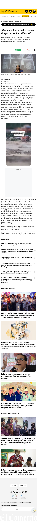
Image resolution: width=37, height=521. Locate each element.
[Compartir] (34, 50)
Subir (17, 509)
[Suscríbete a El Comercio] (30, 11)
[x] (14, 492)
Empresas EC (25, 16)
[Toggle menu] (2, 11)
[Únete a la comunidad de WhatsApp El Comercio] (18, 50)
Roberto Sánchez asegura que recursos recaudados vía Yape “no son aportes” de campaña (16, 376)
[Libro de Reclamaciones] (23, 496)
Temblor (18, 16)
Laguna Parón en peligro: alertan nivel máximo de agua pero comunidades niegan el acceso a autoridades (16, 244)
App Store (14, 485)
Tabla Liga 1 (34, 16)
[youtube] (20, 492)
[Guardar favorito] (30, 50)
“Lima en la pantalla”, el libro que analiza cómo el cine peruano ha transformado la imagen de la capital (16, 272)
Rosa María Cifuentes (29, 233)
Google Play (22, 485)
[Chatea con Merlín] (26, 11)
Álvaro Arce (6, 79)
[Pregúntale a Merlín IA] (34, 510)
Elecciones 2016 (16, 233)
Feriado (13, 16)
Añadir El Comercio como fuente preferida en (18, 24)
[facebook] (11, 492)
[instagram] (17, 492)
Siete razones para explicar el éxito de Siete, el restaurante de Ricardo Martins (16, 258)
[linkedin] (23, 492)
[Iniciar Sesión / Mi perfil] (34, 11)
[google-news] (26, 492)
